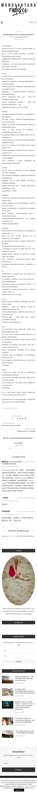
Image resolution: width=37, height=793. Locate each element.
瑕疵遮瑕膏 (6, 511)
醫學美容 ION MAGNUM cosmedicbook (11, 463)
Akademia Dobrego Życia (10, 408)
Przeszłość (19, 443)
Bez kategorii (18, 31)
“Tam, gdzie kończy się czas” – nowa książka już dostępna (25, 732)
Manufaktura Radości (21, 37)
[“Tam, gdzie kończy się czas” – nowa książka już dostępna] (7, 734)
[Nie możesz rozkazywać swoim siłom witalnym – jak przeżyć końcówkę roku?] (7, 721)
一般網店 (5, 498)
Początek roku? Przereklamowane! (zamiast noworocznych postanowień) (25, 691)
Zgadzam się (19, 790)
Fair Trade (28, 246)
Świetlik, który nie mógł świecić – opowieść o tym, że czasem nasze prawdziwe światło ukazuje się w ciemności (25, 705)
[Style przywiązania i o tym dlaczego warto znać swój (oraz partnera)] (7, 679)
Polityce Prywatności (31, 786)
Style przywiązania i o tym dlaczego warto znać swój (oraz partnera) (24, 678)
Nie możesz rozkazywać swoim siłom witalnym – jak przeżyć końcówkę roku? (24, 720)
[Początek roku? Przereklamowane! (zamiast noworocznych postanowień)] (7, 692)
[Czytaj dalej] (27, 614)
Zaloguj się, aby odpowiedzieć (26, 461)
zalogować (12, 536)
